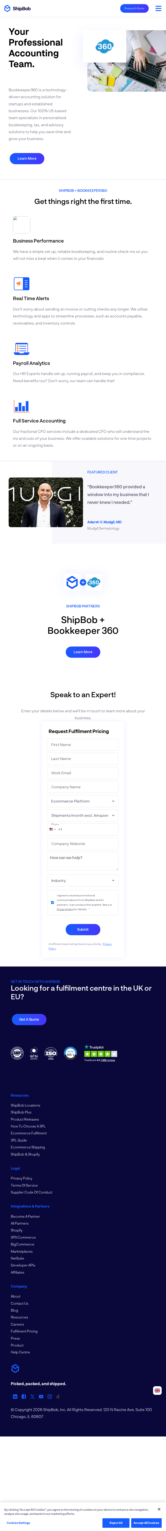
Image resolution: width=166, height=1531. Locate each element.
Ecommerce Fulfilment (29, 1133)
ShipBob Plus (21, 1112)
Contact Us (19, 1303)
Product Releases (25, 1119)
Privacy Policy (65, 909)
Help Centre (20, 1352)
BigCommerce (22, 1244)
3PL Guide (19, 1140)
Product (17, 1345)
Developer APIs (23, 1265)
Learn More (27, 158)
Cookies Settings (18, 1523)
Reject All (116, 1523)
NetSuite (17, 1258)
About (15, 1296)
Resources (19, 1317)
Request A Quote (134, 8)
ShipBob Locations (25, 1105)
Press (15, 1338)
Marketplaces (22, 1251)
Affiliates (17, 1272)
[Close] (159, 1509)
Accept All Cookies (146, 1523)
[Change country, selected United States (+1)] (52, 829)
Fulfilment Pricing (24, 1331)
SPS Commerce (23, 1237)
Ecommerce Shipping (28, 1147)
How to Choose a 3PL (28, 1126)
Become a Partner (25, 1216)
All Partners (20, 1223)
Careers (17, 1324)
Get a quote (29, 1019)
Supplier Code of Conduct (31, 1192)
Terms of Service (24, 1185)
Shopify (16, 1230)
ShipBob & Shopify (25, 1154)
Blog (14, 1310)
